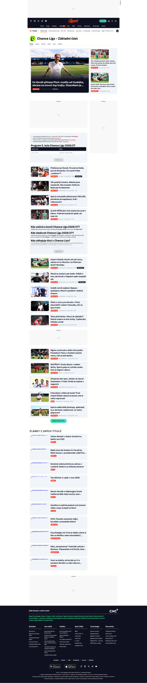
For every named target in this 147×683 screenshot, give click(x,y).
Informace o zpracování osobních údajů (89, 676)
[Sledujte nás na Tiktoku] (42, 21)
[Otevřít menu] (115, 21)
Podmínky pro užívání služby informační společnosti (66, 676)
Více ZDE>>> (58, 138)
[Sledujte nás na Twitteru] (38, 21)
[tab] (31, 44)
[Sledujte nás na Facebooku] (31, 21)
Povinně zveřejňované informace (95, 678)
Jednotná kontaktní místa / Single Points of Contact (67, 678)
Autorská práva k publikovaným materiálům (42, 676)
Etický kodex (83, 678)
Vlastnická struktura (49, 678)
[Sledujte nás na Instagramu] (34, 21)
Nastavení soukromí (109, 676)
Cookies (101, 676)
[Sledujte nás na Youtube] (46, 21)
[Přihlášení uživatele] (109, 21)
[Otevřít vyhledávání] (112, 21)
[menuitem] (34, 31)
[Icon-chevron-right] (117, 31)
